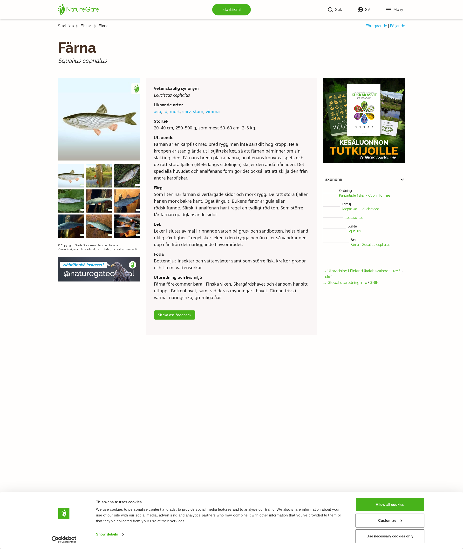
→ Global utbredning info (345, 282)
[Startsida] (78, 9)
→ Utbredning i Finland (343, 271)
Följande (397, 26)
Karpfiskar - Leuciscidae (360, 209)
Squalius (354, 231)
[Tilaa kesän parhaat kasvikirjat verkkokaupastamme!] (364, 120)
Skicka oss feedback (174, 315)
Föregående (376, 26)
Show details (107, 534)
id (165, 111)
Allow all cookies (390, 504)
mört (175, 111)
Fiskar (86, 26)
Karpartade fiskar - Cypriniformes (364, 195)
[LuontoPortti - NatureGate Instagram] (99, 269)
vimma (213, 111)
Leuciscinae (354, 218)
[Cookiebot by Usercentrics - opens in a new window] (64, 539)
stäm (198, 111)
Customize (387, 520)
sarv (186, 111)
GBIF (373, 282)
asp (157, 111)
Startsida (66, 26)
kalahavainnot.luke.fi (383, 271)
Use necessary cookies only (390, 536)
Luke (327, 276)
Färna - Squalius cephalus (370, 245)
